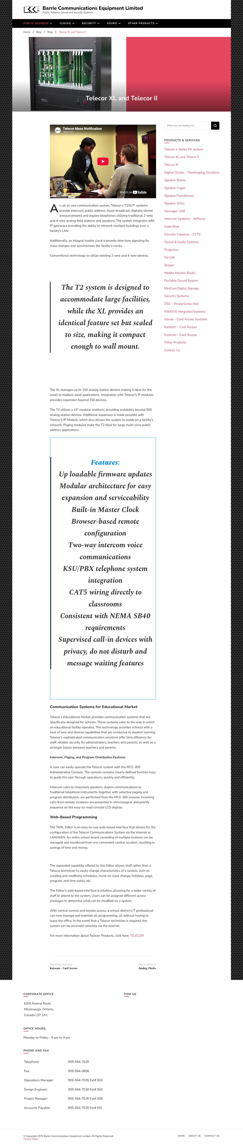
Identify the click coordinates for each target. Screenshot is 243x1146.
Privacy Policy (31, 1139)
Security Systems (176, 296)
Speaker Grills (174, 203)
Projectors (171, 250)
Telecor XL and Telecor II (181, 157)
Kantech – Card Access (180, 327)
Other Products (175, 342)
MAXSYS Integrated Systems (184, 311)
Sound (112, 23)
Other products (141, 23)
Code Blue (171, 226)
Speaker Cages (174, 188)
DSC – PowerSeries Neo (181, 304)
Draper (169, 265)
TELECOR (137, 936)
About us (195, 1135)
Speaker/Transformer (179, 196)
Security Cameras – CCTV (182, 234)
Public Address (36, 23)
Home (181, 1135)
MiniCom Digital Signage (181, 288)
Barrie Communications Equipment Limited (92, 8)
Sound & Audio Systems (181, 242)
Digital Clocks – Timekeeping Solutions (192, 172)
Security (89, 23)
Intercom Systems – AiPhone (184, 219)
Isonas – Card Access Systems (185, 319)
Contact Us (172, 350)
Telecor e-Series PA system (183, 149)
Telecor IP (171, 165)
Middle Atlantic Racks (179, 273)
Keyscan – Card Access (180, 335)
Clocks (65, 23)
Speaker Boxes (174, 180)
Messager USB (174, 211)
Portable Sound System (181, 280)
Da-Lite (169, 257)
